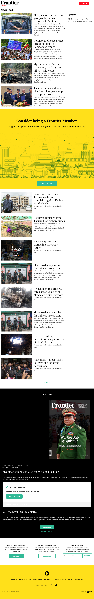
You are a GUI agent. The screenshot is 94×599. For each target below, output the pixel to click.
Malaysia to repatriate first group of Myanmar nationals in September (49, 18)
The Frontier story (35, 579)
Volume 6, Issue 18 (8, 465)
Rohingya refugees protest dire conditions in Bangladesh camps (49, 43)
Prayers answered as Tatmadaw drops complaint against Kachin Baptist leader (48, 198)
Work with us (48, 579)
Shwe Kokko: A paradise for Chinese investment (47, 266)
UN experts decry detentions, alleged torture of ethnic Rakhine (49, 339)
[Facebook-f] (51, 585)
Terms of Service (61, 579)
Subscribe (47, 556)
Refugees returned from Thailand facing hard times (49, 219)
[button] (88, 591)
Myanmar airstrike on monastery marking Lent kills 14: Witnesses (48, 67)
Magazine (14, 579)
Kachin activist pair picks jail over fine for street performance (48, 363)
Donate (84, 4)
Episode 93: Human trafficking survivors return (46, 244)
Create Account (14, 496)
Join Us (16, 556)
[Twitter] (56, 585)
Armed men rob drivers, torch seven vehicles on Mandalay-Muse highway (48, 292)
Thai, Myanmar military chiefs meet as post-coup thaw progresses (48, 91)
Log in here (23, 504)
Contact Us (79, 579)
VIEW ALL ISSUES (47, 532)
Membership (23, 579)
